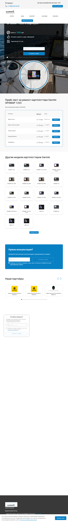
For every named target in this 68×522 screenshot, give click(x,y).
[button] (58, 278)
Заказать (56, 119)
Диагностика (11, 119)
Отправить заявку (34, 53)
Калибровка (11, 142)
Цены (22, 16)
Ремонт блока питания (13, 125)
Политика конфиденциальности (28, 520)
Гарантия (31, 16)
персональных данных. (47, 57)
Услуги (12, 16)
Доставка (44, 16)
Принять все (60, 518)
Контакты (55, 16)
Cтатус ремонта (57, 6)
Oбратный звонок (27, 20)
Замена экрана (12, 130)
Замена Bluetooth (12, 136)
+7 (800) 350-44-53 (13, 6)
